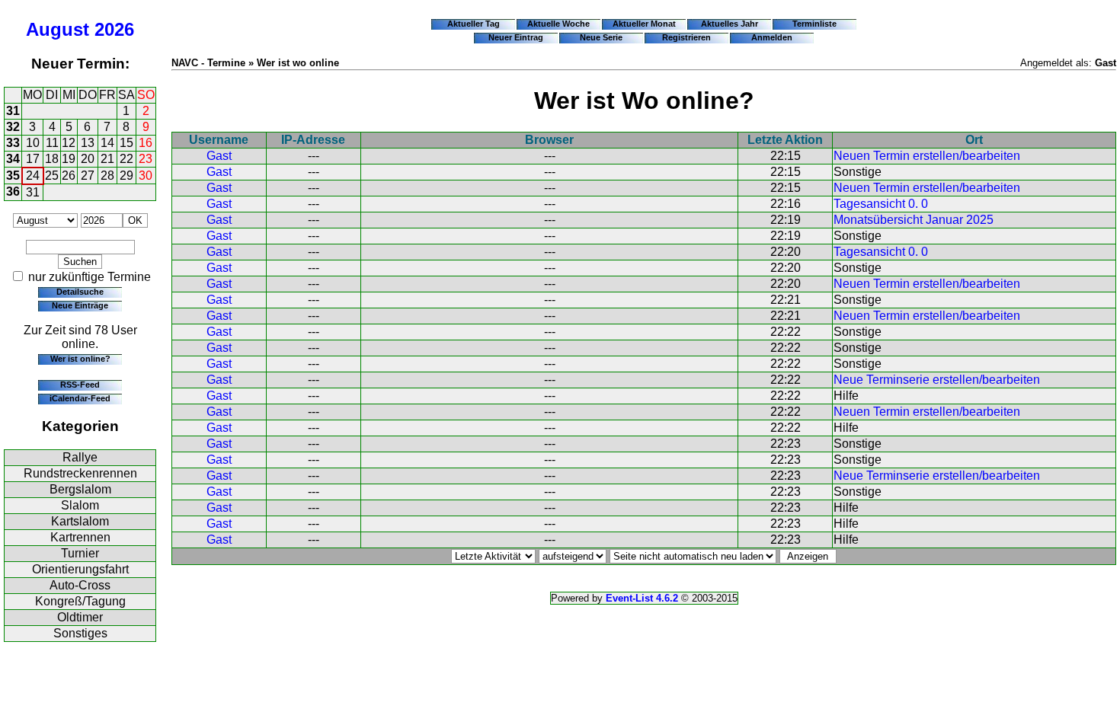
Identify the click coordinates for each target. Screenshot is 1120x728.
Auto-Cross (80, 585)
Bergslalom (80, 489)
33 (13, 142)
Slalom (80, 505)
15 (126, 142)
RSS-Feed (80, 384)
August (57, 29)
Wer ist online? (80, 358)
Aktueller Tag (473, 23)
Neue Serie (601, 37)
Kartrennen (80, 537)
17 (33, 158)
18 (52, 158)
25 (52, 175)
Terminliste (814, 23)
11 (52, 142)
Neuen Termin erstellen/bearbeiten (927, 155)
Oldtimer (80, 617)
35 (13, 175)
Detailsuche (80, 291)
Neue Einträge (80, 305)
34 (13, 158)
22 (126, 158)
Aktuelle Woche (558, 23)
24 (33, 175)
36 (13, 191)
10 (33, 142)
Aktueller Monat (644, 23)
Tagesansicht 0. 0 (881, 203)
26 (68, 175)
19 (68, 158)
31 (13, 110)
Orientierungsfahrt (80, 569)
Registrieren (686, 37)
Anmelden (771, 37)
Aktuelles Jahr (729, 23)
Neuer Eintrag (515, 37)
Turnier (80, 553)
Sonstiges (80, 633)
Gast (219, 155)
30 (145, 175)
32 (13, 126)
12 (68, 142)
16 (145, 142)
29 (126, 175)
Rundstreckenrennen (80, 473)
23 (145, 158)
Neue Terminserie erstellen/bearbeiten (937, 379)
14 (107, 142)
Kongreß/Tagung (80, 601)
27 (87, 175)
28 (107, 175)
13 (87, 142)
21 (107, 158)
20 (87, 158)
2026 (114, 29)
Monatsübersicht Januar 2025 (914, 219)
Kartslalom (80, 521)
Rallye (80, 457)
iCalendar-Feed (80, 398)
